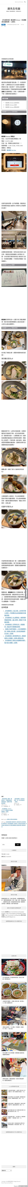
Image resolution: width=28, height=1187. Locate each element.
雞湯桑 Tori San (11, 150)
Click (26, 594)
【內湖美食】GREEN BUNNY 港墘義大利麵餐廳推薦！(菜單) (7, 810)
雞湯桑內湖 (7, 825)
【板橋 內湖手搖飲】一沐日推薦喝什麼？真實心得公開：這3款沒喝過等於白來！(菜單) (15, 631)
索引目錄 (5, 98)
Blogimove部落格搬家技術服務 (20, 1186)
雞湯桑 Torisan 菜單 (11, 105)
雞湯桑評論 (19, 822)
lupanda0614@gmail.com (13, 24)
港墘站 (3, 24)
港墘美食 (5, 823)
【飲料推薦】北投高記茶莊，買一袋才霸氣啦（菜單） (19, 800)
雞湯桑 (23, 823)
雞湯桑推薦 (8, 822)
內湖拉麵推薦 (10, 823)
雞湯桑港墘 (18, 825)
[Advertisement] (14, 43)
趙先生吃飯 (14, 8)
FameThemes (10, 1182)
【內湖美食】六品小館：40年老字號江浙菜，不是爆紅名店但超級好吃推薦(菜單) (15, 613)
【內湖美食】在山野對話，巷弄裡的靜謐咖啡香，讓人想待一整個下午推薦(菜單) (15, 620)
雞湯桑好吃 (14, 822)
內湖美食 (15, 823)
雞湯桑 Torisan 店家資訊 (12, 102)
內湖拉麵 (20, 823)
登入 (8, 838)
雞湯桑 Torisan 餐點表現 (12, 107)
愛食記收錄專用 (13, 819)
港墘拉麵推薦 (13, 825)
